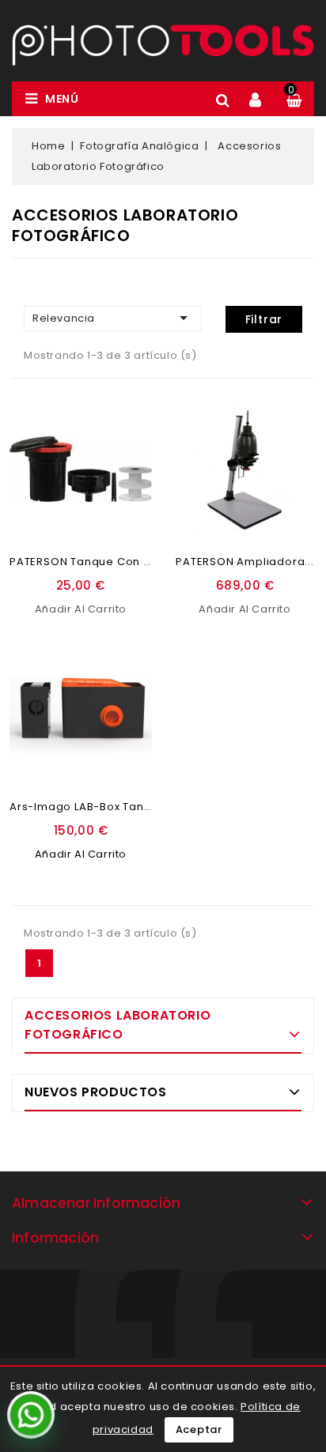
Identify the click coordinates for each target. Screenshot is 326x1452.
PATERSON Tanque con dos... (91, 561)
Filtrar (264, 319)
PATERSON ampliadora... (245, 561)
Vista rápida (132, 467)
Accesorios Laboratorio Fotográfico (117, 1024)
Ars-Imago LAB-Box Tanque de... (101, 806)
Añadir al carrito (81, 609)
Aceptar (199, 1429)
